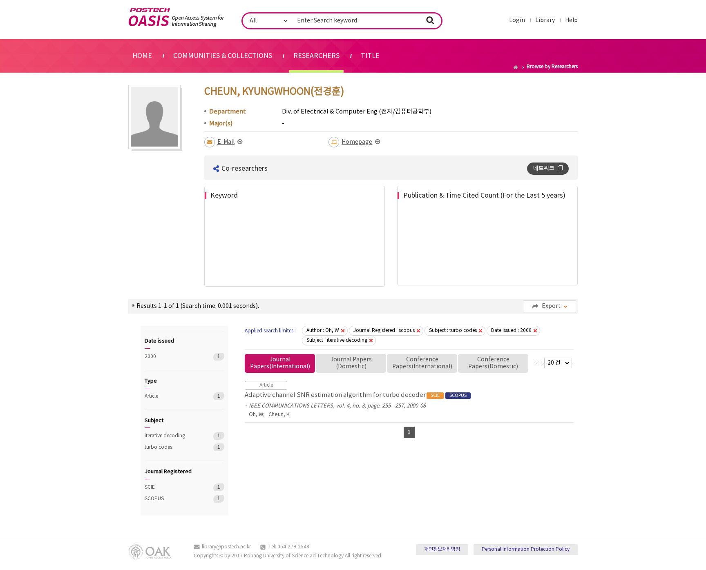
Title (370, 56)
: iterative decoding (336, 340)
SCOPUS (173, 498)
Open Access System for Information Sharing (176, 17)
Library (545, 20)
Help (571, 20)
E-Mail (226, 142)
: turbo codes (453, 330)
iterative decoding (173, 436)
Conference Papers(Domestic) (493, 363)
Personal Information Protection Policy (526, 549)
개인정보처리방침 (442, 549)
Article (173, 396)
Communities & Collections (222, 56)
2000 (173, 356)
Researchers (316, 56)
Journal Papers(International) (280, 363)
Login (517, 20)
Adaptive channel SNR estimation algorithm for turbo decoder (356, 395)
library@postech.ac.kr (226, 547)
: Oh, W (322, 330)
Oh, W (256, 415)
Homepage (357, 142)
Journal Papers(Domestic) (351, 363)
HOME (142, 56)
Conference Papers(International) (422, 363)
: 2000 (511, 330)
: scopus (384, 330)
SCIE (173, 487)
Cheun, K (279, 415)
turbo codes (173, 447)
